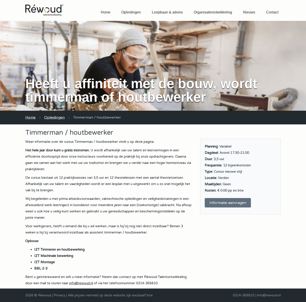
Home (105, 12)
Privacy (59, 295)
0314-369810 (243, 295)
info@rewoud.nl (81, 283)
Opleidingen (131, 12)
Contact (272, 12)
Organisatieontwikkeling (213, 12)
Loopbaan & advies (167, 12)
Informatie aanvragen (227, 203)
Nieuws (249, 12)
